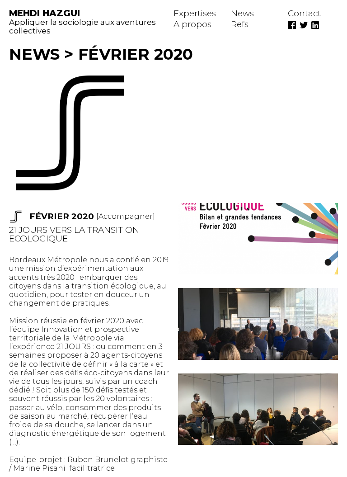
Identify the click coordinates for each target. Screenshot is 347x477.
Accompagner (125, 216)
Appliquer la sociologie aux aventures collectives (82, 22)
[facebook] (294, 24)
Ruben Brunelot (98, 459)
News (34, 54)
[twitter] (305, 24)
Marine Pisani (41, 468)
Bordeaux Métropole (48, 259)
